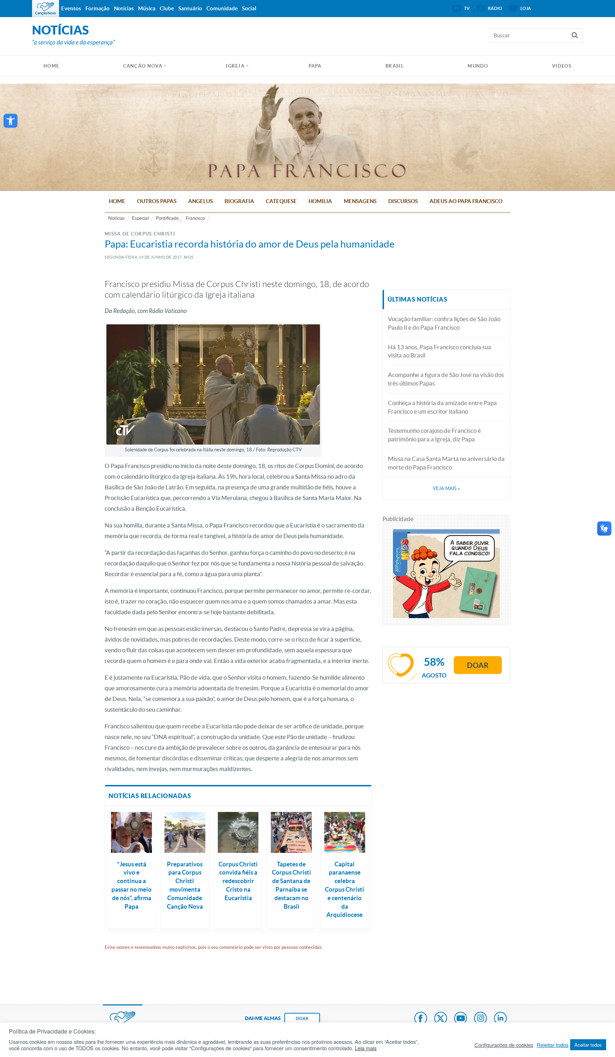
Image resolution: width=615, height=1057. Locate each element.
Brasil (394, 66)
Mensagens (360, 201)
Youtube (460, 1019)
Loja (525, 8)
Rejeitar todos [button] (552, 1045)
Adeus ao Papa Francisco (466, 201)
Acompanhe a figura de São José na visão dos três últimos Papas (446, 379)
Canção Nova (142, 66)
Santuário (190, 8)
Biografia (239, 201)
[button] (10, 121)
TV (467, 8)
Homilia (320, 201)
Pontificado (167, 218)
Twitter (440, 1019)
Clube (167, 8)
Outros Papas (157, 201)
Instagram (480, 1019)
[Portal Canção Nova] (45, 8)
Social (249, 8)
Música (147, 8)
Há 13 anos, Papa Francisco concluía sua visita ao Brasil (439, 351)
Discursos (403, 201)
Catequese (281, 201)
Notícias (116, 218)
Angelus (200, 201)
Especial (140, 218)
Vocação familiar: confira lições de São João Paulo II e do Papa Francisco (444, 323)
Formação (97, 8)
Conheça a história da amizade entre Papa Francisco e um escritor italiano (442, 407)
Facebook (420, 1019)
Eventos (71, 8)
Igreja (235, 66)
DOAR (302, 1018)
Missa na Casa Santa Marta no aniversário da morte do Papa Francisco (446, 463)
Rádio (495, 8)
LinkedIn (500, 1019)
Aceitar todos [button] (588, 1044)
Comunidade (222, 8)
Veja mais (446, 488)
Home (117, 201)
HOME (51, 66)
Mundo (478, 66)
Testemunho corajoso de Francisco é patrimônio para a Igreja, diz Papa (434, 434)
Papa (315, 66)
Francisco (195, 218)
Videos (562, 66)
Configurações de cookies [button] (503, 1045)
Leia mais (366, 1048)
